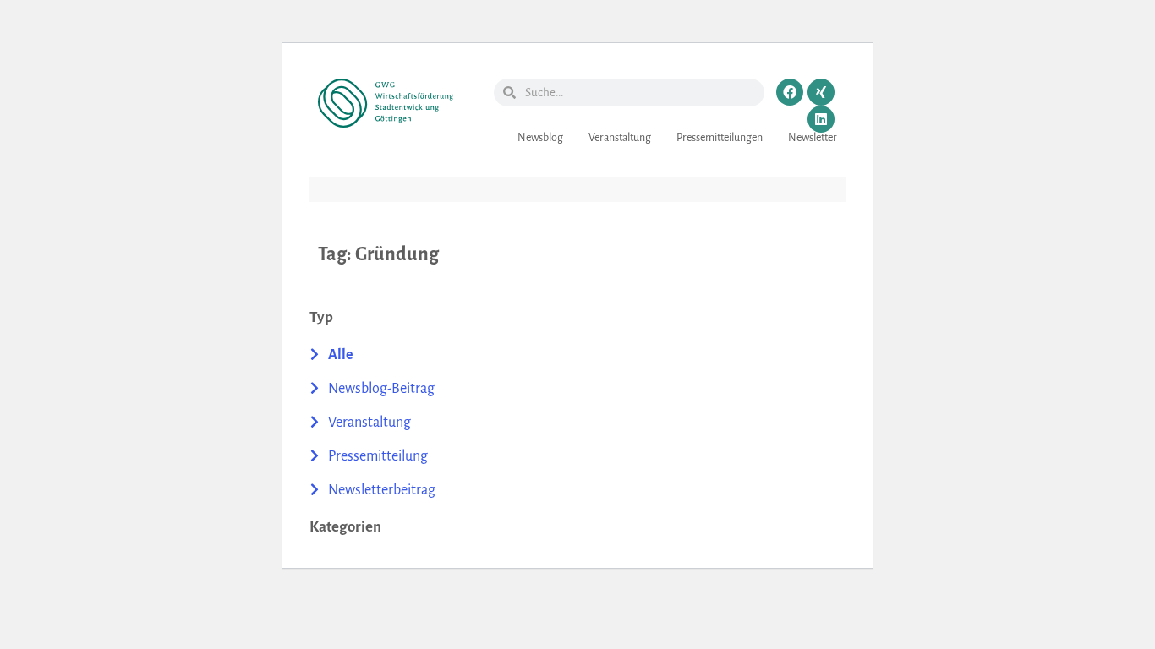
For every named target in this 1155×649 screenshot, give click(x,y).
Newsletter (812, 138)
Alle (340, 355)
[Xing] (821, 92)
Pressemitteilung (378, 456)
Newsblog (540, 138)
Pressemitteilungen (719, 138)
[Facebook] (789, 92)
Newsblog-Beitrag (381, 388)
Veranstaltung (619, 138)
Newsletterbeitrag (381, 490)
